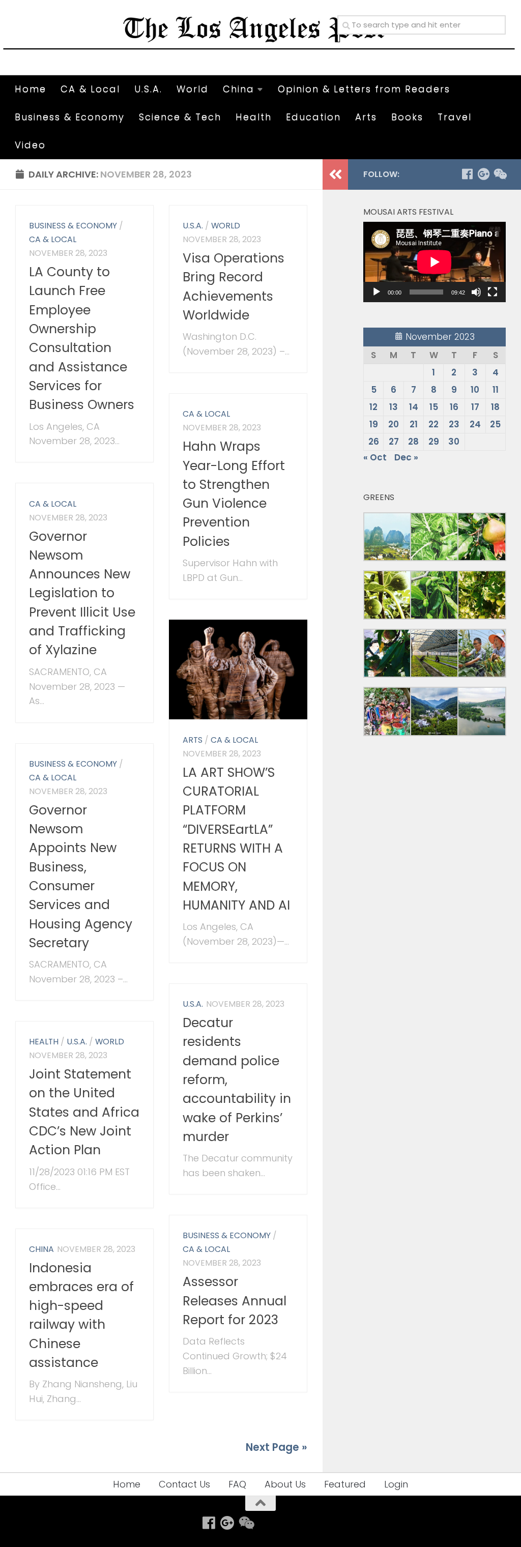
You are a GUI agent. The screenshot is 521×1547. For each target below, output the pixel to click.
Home (30, 88)
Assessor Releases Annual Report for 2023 (234, 1301)
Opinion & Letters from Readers (364, 88)
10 (475, 390)
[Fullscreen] (492, 292)
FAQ (237, 1484)
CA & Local (90, 88)
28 (413, 441)
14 (413, 407)
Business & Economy (70, 116)
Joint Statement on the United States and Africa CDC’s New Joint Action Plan (84, 1112)
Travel (455, 116)
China (238, 88)
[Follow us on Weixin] (500, 174)
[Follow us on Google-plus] (483, 174)
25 (495, 424)
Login (396, 1484)
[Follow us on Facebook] (467, 174)
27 (394, 441)
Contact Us (184, 1484)
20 (393, 424)
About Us (285, 1484)
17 (475, 407)
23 (454, 424)
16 (454, 407)
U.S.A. (148, 88)
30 (453, 441)
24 (475, 424)
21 (414, 424)
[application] (434, 262)
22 (433, 424)
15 (433, 407)
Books (407, 116)
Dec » (406, 457)
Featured (345, 1484)
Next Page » (276, 1447)
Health (254, 116)
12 (373, 407)
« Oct (375, 457)
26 (373, 441)
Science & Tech (180, 116)
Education (313, 116)
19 (373, 424)
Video (30, 144)
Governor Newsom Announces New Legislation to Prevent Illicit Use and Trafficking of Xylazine (82, 593)
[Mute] (476, 292)
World (193, 88)
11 (496, 390)
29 (433, 441)
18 (495, 407)
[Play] (376, 292)
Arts (366, 116)
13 (393, 407)
